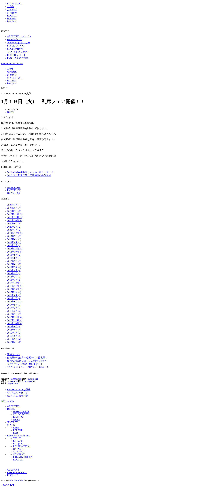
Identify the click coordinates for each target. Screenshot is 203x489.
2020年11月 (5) (14, 217)
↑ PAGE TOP (7, 485)
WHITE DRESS (21, 411)
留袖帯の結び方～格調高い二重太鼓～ (27, 357)
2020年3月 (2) (14, 226)
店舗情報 (15, 49)
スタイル (15, 45)
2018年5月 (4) (14, 267)
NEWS (10, 112)
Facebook (17, 441)
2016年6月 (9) (14, 336)
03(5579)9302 (16, 379)
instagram (11, 21)
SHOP (16, 427)
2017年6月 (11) (14, 301)
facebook (11, 18)
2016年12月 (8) (14, 317)
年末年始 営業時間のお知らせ (29, 175)
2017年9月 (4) (14, 292)
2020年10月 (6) (14, 220)
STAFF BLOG (14, 3)
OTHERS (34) (14, 187)
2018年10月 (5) (14, 251)
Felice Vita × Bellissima (18, 435)
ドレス (14, 39)
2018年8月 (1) (14, 258)
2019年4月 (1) (14, 242)
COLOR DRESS (21, 414)
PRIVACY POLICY (23, 457)
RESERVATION (21, 446)
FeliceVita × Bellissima (12, 63)
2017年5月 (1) (14, 304)
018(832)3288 (13, 383)
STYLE (11, 425)
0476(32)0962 (13, 381)
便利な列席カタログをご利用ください (27, 360)
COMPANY (19, 454)
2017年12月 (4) (14, 283)
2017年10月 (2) (14, 289)
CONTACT (19, 451)
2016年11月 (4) (14, 320)
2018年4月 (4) (14, 270)
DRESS (11, 409)
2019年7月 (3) (14, 236)
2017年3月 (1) (14, 308)
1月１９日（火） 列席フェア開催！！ (28, 367)
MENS (16, 419)
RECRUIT (12, 15)
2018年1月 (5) (14, 280)
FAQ (15, 433)
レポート (16, 55)
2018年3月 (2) (14, 273)
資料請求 (12, 72)
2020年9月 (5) (14, 223)
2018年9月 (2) (14, 255)
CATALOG (18, 449)
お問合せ (12, 12)
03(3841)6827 (33, 379)
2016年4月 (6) (14, 342)
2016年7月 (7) (14, 333)
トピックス (17, 52)
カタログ (12, 9)
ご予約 (10, 6)
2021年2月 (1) (14, 208)
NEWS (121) (13, 193)
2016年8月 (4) (14, 329)
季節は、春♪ (13, 354)
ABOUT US (13, 406)
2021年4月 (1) (14, 205)
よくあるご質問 (18, 58)
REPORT (17, 430)
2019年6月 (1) (14, 239)
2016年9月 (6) (14, 326)
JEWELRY (12, 422)
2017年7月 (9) (14, 298)
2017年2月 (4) (14, 311)
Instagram (17, 443)
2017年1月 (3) (14, 314)
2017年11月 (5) (14, 286)
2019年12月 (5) (14, 233)
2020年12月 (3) (14, 214)
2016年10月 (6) (14, 323)
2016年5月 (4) (14, 339)
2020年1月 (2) (14, 230)
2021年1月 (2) (14, 211)
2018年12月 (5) (14, 248)
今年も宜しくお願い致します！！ (30, 172)
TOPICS (17, 438)
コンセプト (19, 36)
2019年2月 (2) (14, 245)
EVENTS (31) (14, 190)
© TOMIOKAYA (16, 480)
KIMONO (18, 417)
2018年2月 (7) (14, 276)
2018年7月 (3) (14, 261)
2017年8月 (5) (14, 295)
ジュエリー (18, 42)
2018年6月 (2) (14, 264)
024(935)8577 (30, 381)
